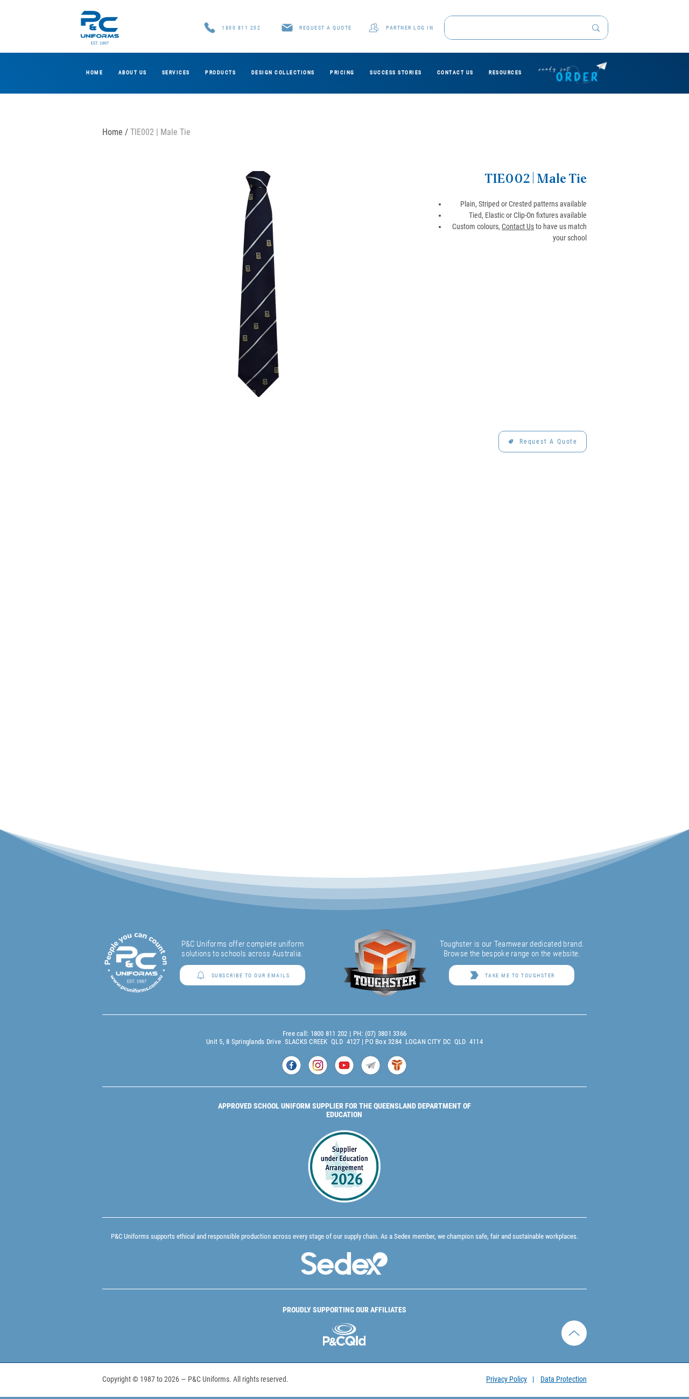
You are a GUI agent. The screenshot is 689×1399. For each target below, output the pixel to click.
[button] (316, 28)
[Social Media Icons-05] (396, 1065)
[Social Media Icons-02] (317, 1065)
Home (112, 132)
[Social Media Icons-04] (370, 1065)
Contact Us (518, 226)
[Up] (574, 1311)
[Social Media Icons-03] (344, 1065)
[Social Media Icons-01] (291, 1065)
